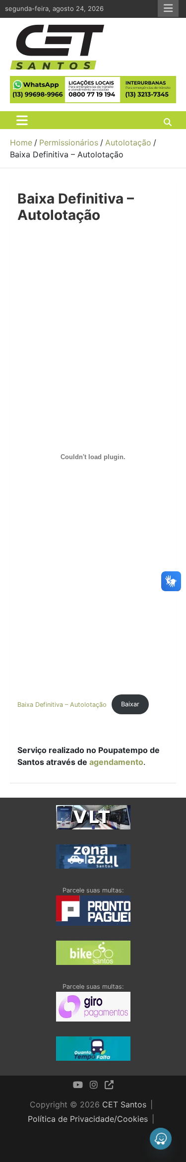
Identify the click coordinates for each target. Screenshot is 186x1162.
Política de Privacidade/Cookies (88, 1119)
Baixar (130, 704)
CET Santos (124, 1104)
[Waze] (161, 1139)
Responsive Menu (168, 8)
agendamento (116, 762)
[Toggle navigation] (22, 120)
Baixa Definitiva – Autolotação (62, 704)
